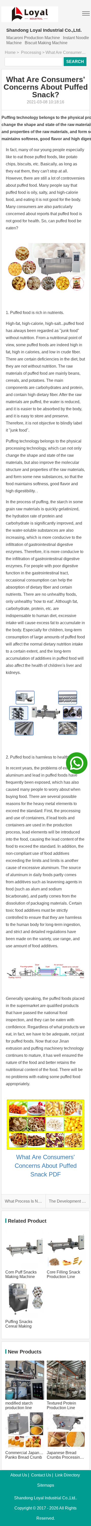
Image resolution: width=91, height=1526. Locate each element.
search (75, 61)
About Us (18, 1475)
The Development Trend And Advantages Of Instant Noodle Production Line (67, 1201)
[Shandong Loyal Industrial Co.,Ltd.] (29, 11)
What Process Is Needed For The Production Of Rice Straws (23, 1201)
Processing (31, 52)
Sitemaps (45, 1485)
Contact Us (41, 1475)
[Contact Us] (76, 763)
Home (10, 52)
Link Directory (67, 1475)
